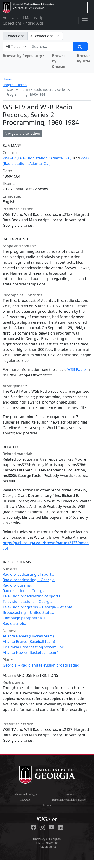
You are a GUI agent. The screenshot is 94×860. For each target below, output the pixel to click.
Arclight (28, 7)
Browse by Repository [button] (22, 55)
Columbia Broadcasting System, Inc (33, 646)
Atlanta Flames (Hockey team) (28, 636)
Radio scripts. (14, 623)
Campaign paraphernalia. (25, 617)
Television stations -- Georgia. (28, 601)
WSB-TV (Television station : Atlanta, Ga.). (37, 158)
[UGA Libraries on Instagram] (43, 827)
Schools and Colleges (25, 794)
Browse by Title (83, 58)
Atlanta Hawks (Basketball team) (30, 652)
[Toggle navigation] (84, 20)
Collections (15, 35)
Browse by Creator (59, 61)
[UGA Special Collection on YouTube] (52, 827)
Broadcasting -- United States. (28, 612)
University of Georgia (47, 775)
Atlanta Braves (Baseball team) (29, 641)
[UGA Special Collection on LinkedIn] (60, 827)
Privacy (47, 805)
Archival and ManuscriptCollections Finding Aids (24, 20)
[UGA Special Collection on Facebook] (34, 827)
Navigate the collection (22, 133)
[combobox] (51, 46)
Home (7, 79)
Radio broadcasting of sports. (28, 574)
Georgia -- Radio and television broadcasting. (41, 665)
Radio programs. (17, 585)
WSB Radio (76, 369)
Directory (69, 794)
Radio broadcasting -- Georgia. (29, 579)
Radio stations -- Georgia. (24, 590)
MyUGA (25, 799)
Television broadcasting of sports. (32, 596)
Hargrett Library (15, 85)
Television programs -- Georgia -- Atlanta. (38, 607)
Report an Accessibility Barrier (69, 799)
